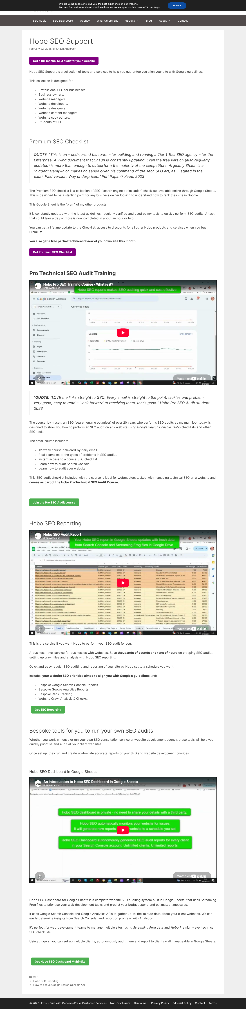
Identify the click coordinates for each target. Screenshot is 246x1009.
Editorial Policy (182, 1003)
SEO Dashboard (63, 20)
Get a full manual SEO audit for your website (64, 61)
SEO (36, 977)
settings (154, 7)
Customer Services (94, 1003)
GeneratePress (71, 1003)
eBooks (130, 20)
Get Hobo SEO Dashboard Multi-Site (60, 961)
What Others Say (107, 20)
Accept (177, 5)
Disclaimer (140, 1003)
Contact (183, 20)
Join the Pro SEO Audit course (54, 502)
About (163, 20)
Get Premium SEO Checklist (52, 252)
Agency (85, 20)
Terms (213, 1003)
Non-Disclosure (120, 1003)
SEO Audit (39, 20)
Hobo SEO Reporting (46, 981)
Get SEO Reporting (48, 709)
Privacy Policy (160, 1003)
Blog (149, 20)
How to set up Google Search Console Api (59, 984)
